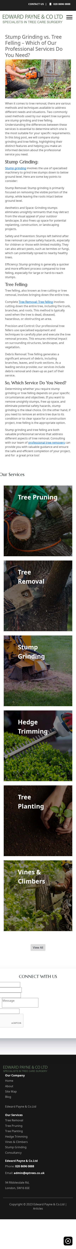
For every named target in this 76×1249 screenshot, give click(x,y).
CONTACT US (36, 4)
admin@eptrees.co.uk (29, 1173)
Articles (38, 1208)
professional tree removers (46, 443)
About (9, 1086)
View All (38, 947)
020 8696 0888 (61, 4)
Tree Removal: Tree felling (36, 302)
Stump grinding (15, 168)
